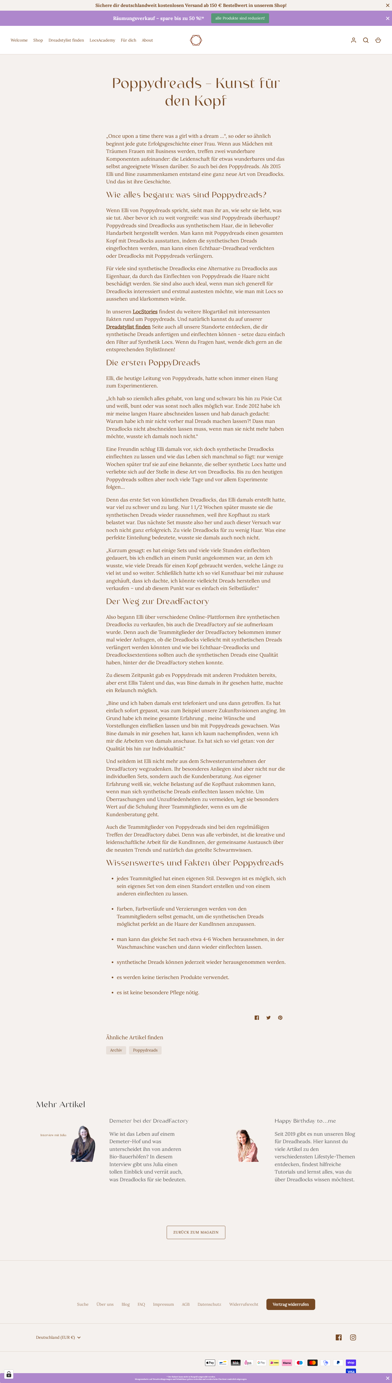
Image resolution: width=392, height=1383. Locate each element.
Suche (83, 1304)
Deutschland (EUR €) (55, 1337)
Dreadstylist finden (66, 40)
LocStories (145, 311)
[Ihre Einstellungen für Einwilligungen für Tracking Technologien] (8, 1374)
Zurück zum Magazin (196, 1232)
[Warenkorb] (378, 40)
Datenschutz (209, 1304)
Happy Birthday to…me (305, 1121)
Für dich (128, 40)
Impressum (163, 1304)
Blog (126, 1304)
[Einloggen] (353, 40)
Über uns (105, 1304)
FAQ (141, 1304)
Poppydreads (145, 1050)
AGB (186, 1304)
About (147, 40)
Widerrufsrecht (243, 1304)
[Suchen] (366, 40)
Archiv (116, 1050)
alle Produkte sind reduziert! (240, 18)
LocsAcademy (102, 40)
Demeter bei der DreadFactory (149, 1121)
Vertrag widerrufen (291, 1304)
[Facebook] (339, 1337)
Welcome (19, 40)
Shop (38, 40)
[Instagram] (353, 1337)
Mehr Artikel (60, 1105)
